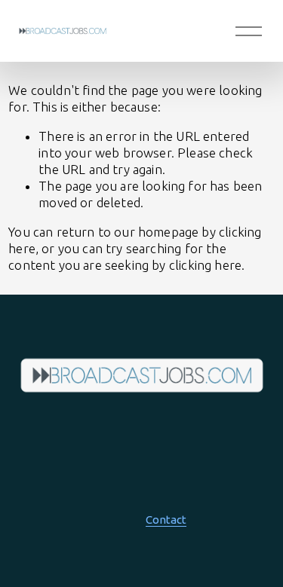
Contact (166, 519)
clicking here (205, 265)
